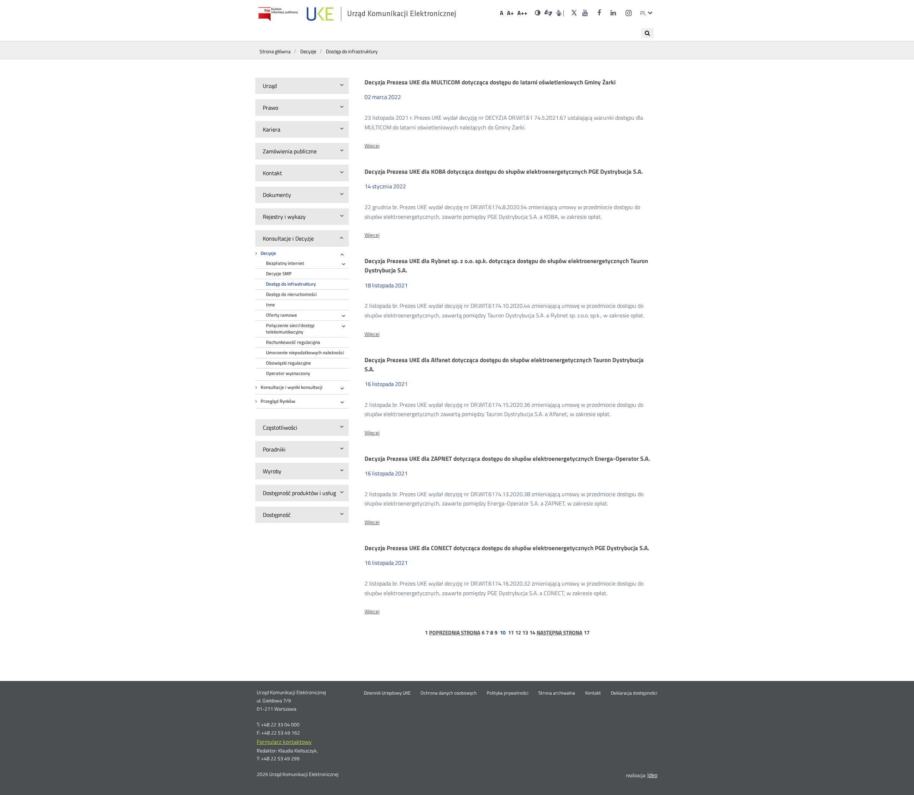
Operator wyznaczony (288, 373)
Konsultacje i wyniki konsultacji (291, 387)
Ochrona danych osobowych (449, 693)
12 (518, 632)
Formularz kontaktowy (284, 741)
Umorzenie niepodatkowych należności (305, 352)
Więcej (372, 146)
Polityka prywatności (507, 693)
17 (586, 632)
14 (532, 632)
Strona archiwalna (556, 693)
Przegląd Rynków (278, 401)
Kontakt (593, 693)
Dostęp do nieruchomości (291, 294)
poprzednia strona (454, 632)
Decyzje (268, 253)
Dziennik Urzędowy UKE (387, 693)
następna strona (559, 632)
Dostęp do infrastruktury (291, 284)
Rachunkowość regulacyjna (293, 342)
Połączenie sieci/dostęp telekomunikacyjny (290, 328)
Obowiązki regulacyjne (288, 363)
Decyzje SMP (279, 273)
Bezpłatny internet (285, 263)
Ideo (652, 775)
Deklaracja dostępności (634, 693)
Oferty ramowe (281, 315)
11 (511, 632)
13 (525, 632)
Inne (270, 304)
